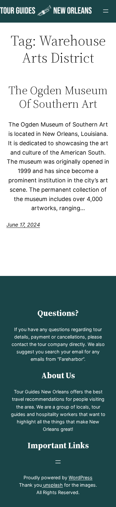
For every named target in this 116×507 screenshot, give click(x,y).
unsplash (52, 485)
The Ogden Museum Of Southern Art (58, 97)
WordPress (80, 477)
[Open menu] (106, 11)
